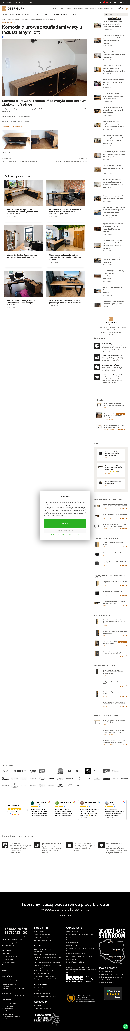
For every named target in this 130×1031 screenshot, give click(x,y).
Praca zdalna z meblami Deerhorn (45, 976)
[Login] (122, 8)
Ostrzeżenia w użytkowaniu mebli (77, 940)
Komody (21, 19)
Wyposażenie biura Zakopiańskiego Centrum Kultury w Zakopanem (22, 256)
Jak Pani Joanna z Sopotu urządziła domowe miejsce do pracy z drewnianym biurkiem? (113, 123)
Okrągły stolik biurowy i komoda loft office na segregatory (20, 160)
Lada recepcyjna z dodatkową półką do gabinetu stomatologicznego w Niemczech (113, 274)
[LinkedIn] (126, 2)
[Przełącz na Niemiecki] (103, 2)
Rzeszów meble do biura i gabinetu (109, 980)
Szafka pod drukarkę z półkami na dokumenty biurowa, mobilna (112, 453)
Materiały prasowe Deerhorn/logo (45, 996)
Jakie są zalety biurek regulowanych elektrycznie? (45, 950)
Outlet (56, 14)
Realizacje (74, 14)
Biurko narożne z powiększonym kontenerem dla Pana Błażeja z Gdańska (21, 302)
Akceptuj (65, 523)
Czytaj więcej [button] (35, 817)
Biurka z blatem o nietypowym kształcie (79, 956)
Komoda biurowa (15, 101)
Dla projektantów (78, 8)
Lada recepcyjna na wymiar (43, 940)
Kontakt (112, 8)
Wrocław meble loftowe (106, 983)
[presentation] (23, 193)
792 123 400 (30, 2)
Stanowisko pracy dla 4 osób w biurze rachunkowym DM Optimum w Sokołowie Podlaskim (65, 211)
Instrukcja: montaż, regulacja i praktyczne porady (79, 936)
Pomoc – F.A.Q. (71, 959)
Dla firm (68, 8)
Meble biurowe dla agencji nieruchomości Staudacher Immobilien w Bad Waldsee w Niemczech (113, 183)
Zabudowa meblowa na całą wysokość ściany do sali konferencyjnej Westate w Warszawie (112, 244)
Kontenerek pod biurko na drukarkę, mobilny (113, 482)
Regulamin (5, 954)
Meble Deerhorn (6, 19)
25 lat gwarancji (107, 344)
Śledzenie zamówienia (9, 968)
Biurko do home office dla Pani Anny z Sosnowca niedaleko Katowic (113, 289)
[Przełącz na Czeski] (110, 2)
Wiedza (100, 8)
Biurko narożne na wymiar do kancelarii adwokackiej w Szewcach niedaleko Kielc (22, 211)
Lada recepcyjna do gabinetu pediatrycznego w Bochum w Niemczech (113, 168)
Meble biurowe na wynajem (43, 934)
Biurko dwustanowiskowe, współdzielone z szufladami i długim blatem (113, 467)
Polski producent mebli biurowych (45, 979)
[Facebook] (115, 2)
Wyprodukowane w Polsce (111, 365)
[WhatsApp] (125, 1026)
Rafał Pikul (7, 37)
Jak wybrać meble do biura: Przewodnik (47, 962)
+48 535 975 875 (14, 929)
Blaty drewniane (71, 945)
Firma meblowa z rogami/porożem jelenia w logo (80, 949)
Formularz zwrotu (39, 991)
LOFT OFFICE (7, 152)
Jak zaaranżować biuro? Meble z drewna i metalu (47, 958)
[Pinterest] (123, 2)
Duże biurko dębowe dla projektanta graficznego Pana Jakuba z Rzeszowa (65, 301)
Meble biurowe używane (42, 937)
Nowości (64, 14)
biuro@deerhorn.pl (8, 2)
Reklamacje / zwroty (8, 962)
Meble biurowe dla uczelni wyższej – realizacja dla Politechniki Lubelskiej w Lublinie (65, 257)
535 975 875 (20, 2)
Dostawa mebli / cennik (9, 956)
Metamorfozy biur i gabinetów (76, 962)
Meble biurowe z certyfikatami (76, 953)
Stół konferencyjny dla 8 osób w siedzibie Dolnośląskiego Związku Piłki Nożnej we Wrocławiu (114, 154)
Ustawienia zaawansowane (65, 530)
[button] (16, 139)
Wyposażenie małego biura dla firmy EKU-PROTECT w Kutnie (113, 197)
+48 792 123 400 (14, 932)
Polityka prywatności (66, 534)
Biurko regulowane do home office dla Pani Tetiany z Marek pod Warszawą (113, 110)
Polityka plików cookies (54, 534)
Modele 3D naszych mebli (42, 993)
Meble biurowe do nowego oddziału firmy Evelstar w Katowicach (112, 259)
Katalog (4, 970)
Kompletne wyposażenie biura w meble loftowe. (71, 160)
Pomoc (106, 8)
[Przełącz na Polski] (100, 2)
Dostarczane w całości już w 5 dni (113, 355)
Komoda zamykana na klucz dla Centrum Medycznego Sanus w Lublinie (113, 303)
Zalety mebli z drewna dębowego (45, 954)
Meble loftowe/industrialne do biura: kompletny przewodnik (45, 972)
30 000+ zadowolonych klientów (113, 375)
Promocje (54, 8)
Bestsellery (46, 14)
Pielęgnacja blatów (72, 942)
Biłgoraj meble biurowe (105, 971)
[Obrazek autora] (3, 37)
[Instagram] (118, 2)
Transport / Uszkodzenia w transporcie (14, 965)
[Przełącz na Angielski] (107, 2)
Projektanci (37, 1005)
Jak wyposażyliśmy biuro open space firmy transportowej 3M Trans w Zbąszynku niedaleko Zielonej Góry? (113, 139)
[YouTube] (120, 2)
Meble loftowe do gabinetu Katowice (110, 977)
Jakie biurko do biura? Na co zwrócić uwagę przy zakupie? (48, 967)
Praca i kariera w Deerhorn (42, 1008)
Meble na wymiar (90, 8)
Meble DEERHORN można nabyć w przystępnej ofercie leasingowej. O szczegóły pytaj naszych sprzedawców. (81, 970)
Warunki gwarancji (72, 931)
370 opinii (19, 811)
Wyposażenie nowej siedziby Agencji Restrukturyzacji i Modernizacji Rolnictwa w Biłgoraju (113, 228)
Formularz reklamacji (40, 988)
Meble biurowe (39, 931)
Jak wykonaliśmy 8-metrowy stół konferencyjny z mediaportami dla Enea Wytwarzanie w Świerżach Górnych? (114, 211)
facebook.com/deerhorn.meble (12, 126)
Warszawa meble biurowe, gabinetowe (110, 974)
